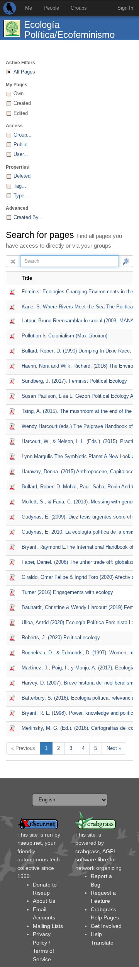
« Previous (23, 748)
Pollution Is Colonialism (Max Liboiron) (64, 336)
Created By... (28, 217)
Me (28, 8)
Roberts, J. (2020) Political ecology (61, 637)
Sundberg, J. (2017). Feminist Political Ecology (74, 381)
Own (19, 93)
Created (22, 103)
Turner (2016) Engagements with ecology (67, 592)
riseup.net (29, 843)
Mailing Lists (48, 926)
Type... (21, 196)
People (51, 8)
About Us (44, 901)
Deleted (22, 176)
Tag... (20, 186)
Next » (114, 748)
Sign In (125, 8)
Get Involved (106, 926)
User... (21, 154)
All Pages (24, 72)
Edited (21, 113)
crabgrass (87, 851)
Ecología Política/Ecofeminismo (69, 29)
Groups (79, 8)
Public (20, 144)
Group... (23, 135)
